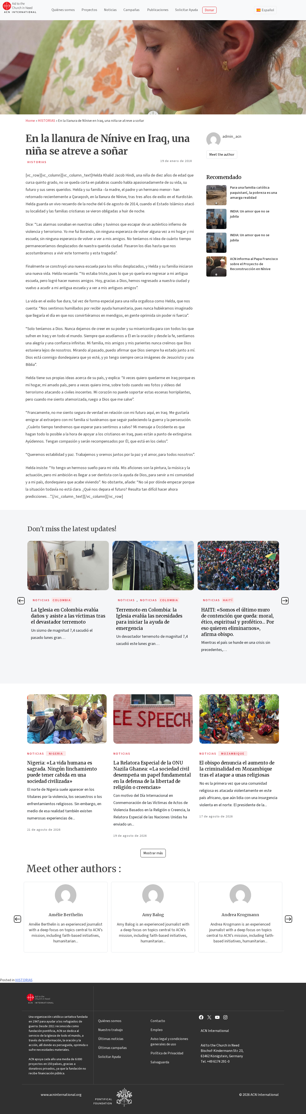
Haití (228, 600)
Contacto (158, 1020)
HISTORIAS (46, 120)
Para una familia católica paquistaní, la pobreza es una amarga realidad (253, 192)
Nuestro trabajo (110, 1029)
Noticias (110, 9)
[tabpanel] (68, 595)
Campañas (131, 9)
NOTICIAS (41, 600)
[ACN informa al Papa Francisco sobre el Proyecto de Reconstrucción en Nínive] (216, 266)
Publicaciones (157, 9)
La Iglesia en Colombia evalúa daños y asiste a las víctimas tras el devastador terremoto (68, 616)
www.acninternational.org (61, 1094)
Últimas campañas (112, 1047)
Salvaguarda (160, 1062)
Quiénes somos (63, 9)
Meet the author (221, 154)
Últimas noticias (110, 1038)
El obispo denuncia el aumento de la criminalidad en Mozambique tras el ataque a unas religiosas (236, 769)
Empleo (157, 1029)
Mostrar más (153, 853)
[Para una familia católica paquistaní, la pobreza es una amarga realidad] (216, 195)
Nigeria (56, 753)
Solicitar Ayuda (186, 9)
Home (30, 120)
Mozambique (232, 753)
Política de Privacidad (167, 1053)
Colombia (62, 600)
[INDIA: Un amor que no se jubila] (216, 219)
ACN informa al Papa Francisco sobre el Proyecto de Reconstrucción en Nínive (254, 263)
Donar (209, 10)
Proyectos (89, 9)
